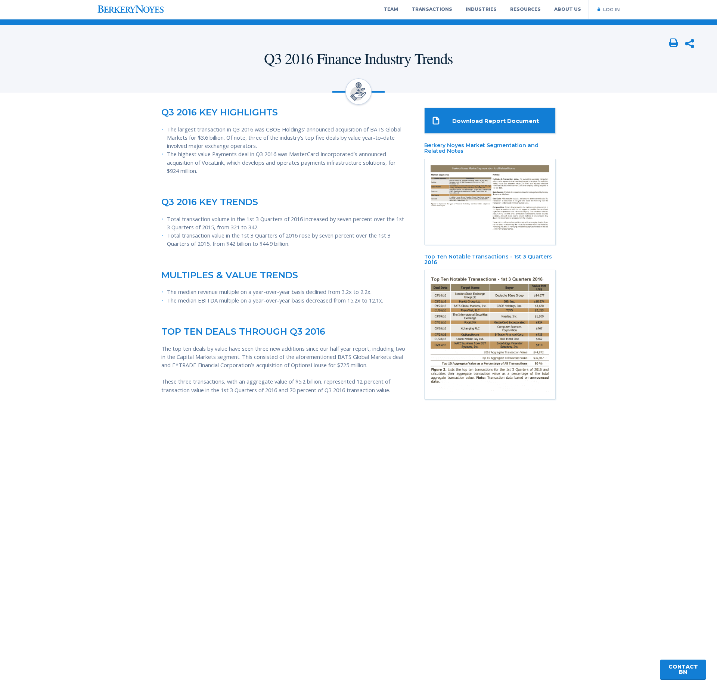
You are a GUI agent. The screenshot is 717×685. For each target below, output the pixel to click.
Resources (525, 9)
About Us (567, 9)
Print (674, 43)
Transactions (432, 9)
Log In (611, 9)
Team (391, 9)
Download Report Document (495, 121)
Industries (481, 9)
